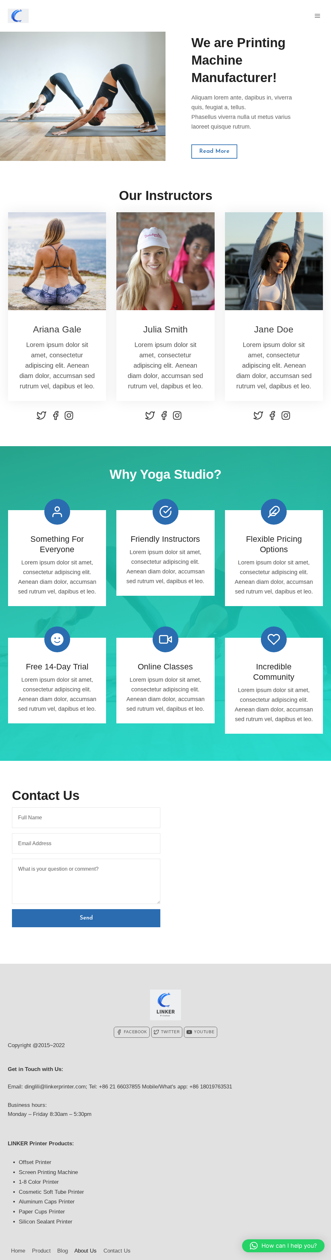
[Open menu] (317, 16)
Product (41, 1251)
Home (18, 1251)
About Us (85, 1251)
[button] (283, 1245)
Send (86, 918)
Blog (62, 1251)
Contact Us (117, 1251)
